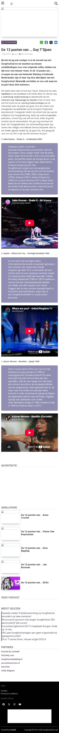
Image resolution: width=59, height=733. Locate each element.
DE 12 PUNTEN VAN (9, 42)
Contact (4, 690)
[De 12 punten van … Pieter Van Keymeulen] (10, 533)
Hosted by (10, 651)
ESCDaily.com (7, 655)
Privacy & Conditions (9, 693)
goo (15, 54)
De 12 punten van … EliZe (35, 582)
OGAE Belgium (8, 670)
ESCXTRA (5, 666)
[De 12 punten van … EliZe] (10, 583)
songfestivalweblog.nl (11, 659)
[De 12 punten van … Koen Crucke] (10, 516)
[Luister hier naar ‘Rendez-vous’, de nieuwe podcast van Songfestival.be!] (29, 601)
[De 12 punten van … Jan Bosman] (10, 566)
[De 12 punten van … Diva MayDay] (10, 550)
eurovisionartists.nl (10, 663)
